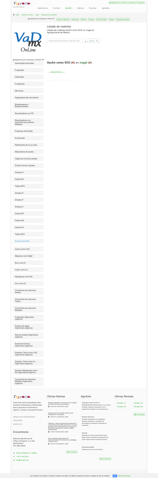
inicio (17, 15)
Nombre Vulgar (101, 19)
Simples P (19, 199)
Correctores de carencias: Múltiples (25, 309)
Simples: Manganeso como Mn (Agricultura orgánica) (26, 371)
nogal (37, 15)
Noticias (80, 8)
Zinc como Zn (20, 283)
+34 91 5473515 (22, 456)
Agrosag (84, 433)
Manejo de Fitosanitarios (24, 417)
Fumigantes (20, 83)
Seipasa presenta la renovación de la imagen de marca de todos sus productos (62, 403)
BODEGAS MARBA (88, 447)
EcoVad (56, 8)
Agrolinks (106, 8)
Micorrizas (19, 90)
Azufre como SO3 (27, 15)
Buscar (91, 41)
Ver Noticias (73, 452)
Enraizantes (20, 138)
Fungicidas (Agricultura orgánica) (24, 318)
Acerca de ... (18, 424)
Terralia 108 (138, 406)
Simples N (19, 172)
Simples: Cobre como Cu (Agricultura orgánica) (25, 362)
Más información (124, 476)
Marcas (83, 19)
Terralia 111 (121, 403)
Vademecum (42, 8)
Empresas (75, 19)
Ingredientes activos (122, 19)
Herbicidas (19, 77)
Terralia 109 (121, 406)
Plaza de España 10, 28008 (26, 453)
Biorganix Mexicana (88, 417)
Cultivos (91, 19)
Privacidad (17, 420)
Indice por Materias (63, 19)
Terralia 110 (138, 403)
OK (115, 476)
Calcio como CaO (22, 249)
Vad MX (68, 8)
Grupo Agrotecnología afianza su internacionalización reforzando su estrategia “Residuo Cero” (62, 439)
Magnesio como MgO (23, 256)
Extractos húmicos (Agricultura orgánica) (24, 344)
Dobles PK (19, 227)
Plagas (111, 19)
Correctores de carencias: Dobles (25, 291)
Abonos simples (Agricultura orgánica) (26, 335)
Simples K (19, 206)
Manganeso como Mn (24, 276)
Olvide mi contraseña (128, 2)
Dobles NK (19, 220)
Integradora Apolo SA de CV (91, 403)
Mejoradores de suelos (24, 151)
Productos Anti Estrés (24, 131)
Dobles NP (19, 179)
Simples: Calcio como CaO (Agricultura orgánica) (26, 353)
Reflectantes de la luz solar (26, 145)
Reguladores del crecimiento (27, 97)
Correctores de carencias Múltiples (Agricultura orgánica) (25, 381)
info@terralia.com (22, 460)
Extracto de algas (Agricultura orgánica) (24, 327)
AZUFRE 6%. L (59, 72)
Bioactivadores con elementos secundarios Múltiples (24, 122)
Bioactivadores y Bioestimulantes (22, 105)
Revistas (92, 8)
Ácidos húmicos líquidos (25, 165)
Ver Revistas (140, 414)
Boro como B (20, 262)
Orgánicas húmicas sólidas (26, 158)
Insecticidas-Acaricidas (24, 63)
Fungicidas (19, 70)
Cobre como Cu (21, 269)
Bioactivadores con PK (24, 113)
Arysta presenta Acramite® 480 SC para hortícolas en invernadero (60, 413)
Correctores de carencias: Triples (25, 300)
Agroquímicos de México (49, 15)
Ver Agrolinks (106, 459)
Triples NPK (20, 186)
